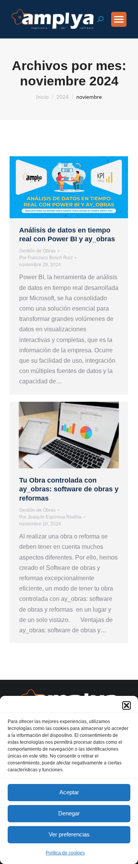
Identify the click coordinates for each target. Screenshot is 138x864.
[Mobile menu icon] (119, 19)
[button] (126, 705)
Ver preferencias (69, 834)
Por (46, 257)
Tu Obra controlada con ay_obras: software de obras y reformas (68, 489)
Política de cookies (65, 853)
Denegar (69, 813)
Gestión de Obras (37, 251)
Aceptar (69, 792)
